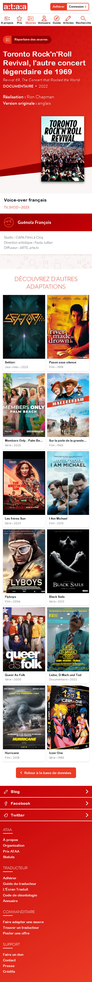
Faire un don (13, 954)
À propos (7, 22)
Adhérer (59, 6)
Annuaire (44, 22)
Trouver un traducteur (21, 928)
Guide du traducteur (19, 884)
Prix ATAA (11, 851)
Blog (15, 791)
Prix (19, 22)
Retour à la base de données (47, 773)
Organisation (13, 845)
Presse (8, 966)
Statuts (9, 857)
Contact (9, 960)
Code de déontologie (20, 895)
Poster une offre (16, 933)
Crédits (9, 971)
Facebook (20, 803)
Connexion (76, 6)
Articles (68, 22)
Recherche (83, 22)
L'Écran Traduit (15, 889)
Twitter (17, 815)
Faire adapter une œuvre (23, 922)
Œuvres (31, 22)
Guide (57, 22)
